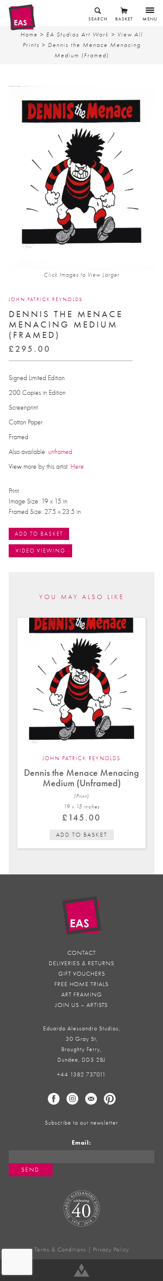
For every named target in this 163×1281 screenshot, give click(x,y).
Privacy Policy (111, 1249)
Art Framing (81, 994)
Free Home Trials (81, 984)
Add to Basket (39, 533)
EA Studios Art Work (77, 34)
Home (29, 34)
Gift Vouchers (81, 973)
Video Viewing (41, 550)
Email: (81, 1142)
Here (77, 466)
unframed (60, 452)
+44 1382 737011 (81, 1074)
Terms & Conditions (60, 1249)
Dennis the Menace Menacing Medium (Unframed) (81, 778)
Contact (81, 953)
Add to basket (81, 834)
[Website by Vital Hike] (81, 1270)
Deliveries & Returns (81, 963)
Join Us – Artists (81, 1005)
